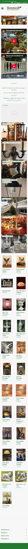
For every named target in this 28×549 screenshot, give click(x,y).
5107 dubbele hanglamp (5, 399)
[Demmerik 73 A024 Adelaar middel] (7, 347)
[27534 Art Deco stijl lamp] (7, 261)
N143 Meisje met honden (20, 334)
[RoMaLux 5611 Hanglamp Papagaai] (21, 433)
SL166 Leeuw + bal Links (20, 484)
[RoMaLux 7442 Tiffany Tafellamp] (21, 455)
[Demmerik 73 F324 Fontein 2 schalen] (7, 326)
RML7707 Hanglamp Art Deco (19, 420)
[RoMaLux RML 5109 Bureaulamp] (21, 347)
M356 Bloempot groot (20, 313)
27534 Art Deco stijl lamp (6, 270)
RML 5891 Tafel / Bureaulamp (6, 377)
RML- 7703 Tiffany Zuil (5, 313)
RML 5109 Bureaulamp (19, 356)
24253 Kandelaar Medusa (20, 270)
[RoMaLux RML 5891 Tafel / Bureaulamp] (7, 369)
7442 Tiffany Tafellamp (19, 463)
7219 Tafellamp (5, 505)
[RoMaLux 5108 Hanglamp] (7, 412)
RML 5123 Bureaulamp (19, 377)
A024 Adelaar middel (5, 356)
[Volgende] (24, 20)
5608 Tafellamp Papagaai (6, 441)
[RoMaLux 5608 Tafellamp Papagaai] (7, 433)
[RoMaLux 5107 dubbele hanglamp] (7, 390)
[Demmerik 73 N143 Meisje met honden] (21, 326)
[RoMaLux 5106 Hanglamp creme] (21, 390)
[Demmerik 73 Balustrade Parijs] (7, 283)
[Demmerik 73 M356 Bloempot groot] (21, 304)
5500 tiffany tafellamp (5, 463)
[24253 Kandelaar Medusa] (21, 261)
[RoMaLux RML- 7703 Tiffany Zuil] (7, 304)
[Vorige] (4, 20)
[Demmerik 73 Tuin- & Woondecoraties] (16, 8)
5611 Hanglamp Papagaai (20, 441)
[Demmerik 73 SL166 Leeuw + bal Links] (21, 476)
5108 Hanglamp (6, 419)
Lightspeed (9, 546)
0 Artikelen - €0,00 (20, 3)
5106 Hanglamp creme (20, 399)
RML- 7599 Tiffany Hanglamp (20, 291)
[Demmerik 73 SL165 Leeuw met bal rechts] (7, 476)
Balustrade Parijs (6, 291)
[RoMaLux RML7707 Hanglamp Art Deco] (21, 412)
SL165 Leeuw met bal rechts (6, 484)
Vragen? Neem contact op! (10, 1)
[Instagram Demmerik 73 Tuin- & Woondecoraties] (22, 522)
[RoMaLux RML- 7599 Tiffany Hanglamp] (21, 283)
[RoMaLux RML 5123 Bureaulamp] (21, 369)
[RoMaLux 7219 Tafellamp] (7, 498)
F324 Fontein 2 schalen (6, 334)
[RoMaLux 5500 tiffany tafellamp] (7, 455)
